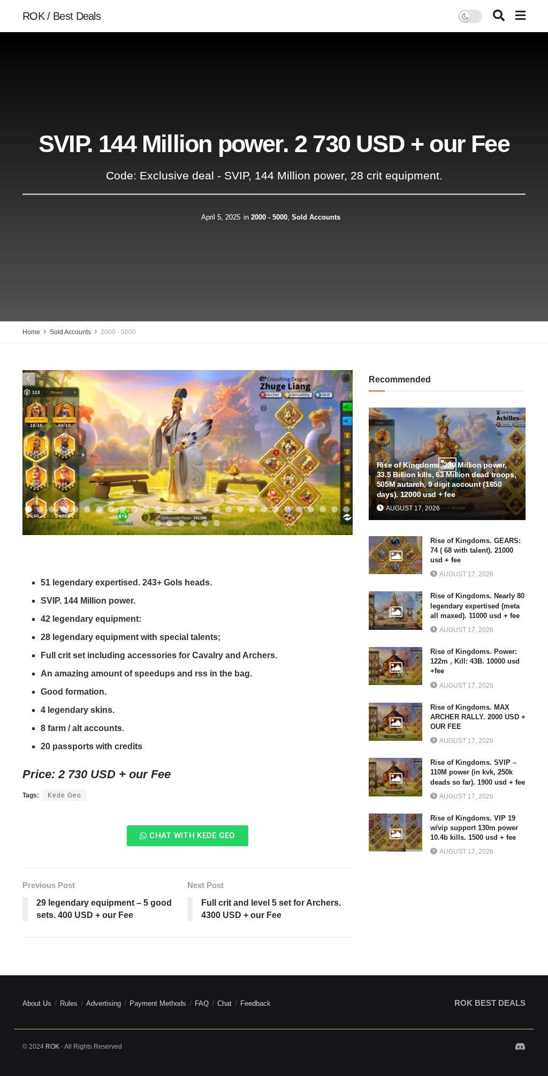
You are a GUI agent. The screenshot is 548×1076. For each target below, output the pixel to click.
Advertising (103, 1003)
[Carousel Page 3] (52, 509)
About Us (36, 1003)
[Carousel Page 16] (205, 509)
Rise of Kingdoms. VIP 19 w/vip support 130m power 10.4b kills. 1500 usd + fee (474, 827)
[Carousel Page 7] (99, 509)
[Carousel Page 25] (311, 509)
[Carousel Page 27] (334, 509)
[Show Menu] (520, 16)
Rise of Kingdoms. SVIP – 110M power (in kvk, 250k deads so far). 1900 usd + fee (477, 772)
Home (31, 332)
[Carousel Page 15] (193, 509)
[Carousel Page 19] (240, 509)
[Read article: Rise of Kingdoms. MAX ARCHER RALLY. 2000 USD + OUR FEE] (395, 722)
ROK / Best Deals (61, 16)
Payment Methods (158, 1003)
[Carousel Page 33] (205, 523)
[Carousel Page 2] (40, 509)
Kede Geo (64, 795)
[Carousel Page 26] (322, 509)
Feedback (255, 1003)
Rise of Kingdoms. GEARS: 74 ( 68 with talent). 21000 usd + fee (475, 550)
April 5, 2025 (220, 217)
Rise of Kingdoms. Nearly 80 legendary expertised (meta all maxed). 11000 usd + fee (477, 605)
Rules (69, 1003)
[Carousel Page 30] (169, 523)
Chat (224, 1003)
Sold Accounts (316, 217)
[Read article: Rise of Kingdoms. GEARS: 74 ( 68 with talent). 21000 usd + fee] (395, 555)
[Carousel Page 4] (63, 509)
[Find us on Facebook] (503, 1047)
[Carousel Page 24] (299, 509)
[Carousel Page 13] (169, 509)
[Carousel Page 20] (252, 509)
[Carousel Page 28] (346, 509)
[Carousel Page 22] (275, 509)
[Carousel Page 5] (75, 509)
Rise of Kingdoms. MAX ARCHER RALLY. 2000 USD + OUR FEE (478, 717)
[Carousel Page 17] (217, 509)
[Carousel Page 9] (122, 509)
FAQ (202, 1003)
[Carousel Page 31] (181, 523)
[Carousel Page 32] (193, 523)
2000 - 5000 (269, 217)
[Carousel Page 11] (146, 509)
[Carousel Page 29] (158, 523)
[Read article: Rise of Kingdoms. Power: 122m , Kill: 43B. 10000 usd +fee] (395, 666)
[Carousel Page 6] (87, 509)
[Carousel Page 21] (264, 509)
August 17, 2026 (412, 508)
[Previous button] (44, 452)
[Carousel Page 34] (217, 523)
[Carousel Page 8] (111, 509)
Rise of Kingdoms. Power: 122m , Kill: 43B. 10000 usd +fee (475, 661)
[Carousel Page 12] (158, 509)
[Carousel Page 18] (228, 509)
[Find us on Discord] (520, 1047)
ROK (52, 1046)
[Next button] (331, 452)
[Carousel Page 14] (181, 509)
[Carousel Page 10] (134, 509)
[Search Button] (499, 16)
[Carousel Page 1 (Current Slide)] (28, 509)
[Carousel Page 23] (287, 509)
